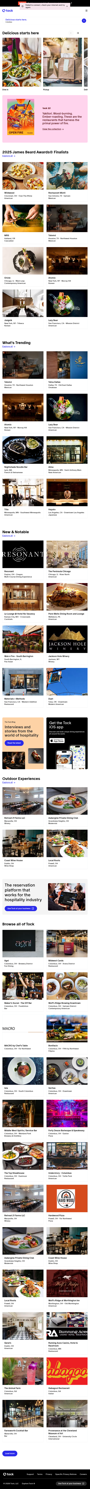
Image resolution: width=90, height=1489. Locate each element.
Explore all (7, 156)
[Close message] (67, 6)
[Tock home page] (7, 10)
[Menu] (86, 10)
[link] (23, 182)
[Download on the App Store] (67, 740)
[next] (78, 33)
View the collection (51, 129)
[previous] (71, 33)
